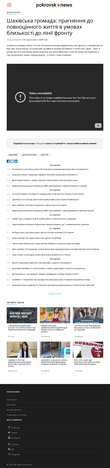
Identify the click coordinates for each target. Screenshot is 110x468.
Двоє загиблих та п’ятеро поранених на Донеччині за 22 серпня (39, 205)
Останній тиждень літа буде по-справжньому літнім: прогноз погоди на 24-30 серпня (48, 194)
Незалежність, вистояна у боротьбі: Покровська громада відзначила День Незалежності (50, 169)
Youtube (15, 444)
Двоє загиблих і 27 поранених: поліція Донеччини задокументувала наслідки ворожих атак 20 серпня (55, 249)
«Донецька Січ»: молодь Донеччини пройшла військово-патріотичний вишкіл (45, 200)
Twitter (14, 432)
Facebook (15, 427)
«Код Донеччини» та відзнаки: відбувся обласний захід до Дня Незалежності (45, 175)
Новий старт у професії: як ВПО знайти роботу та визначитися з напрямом (44, 219)
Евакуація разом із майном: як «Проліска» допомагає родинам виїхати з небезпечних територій (53, 285)
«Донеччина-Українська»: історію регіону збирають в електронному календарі (46, 244)
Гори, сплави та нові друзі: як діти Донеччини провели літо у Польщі (41, 255)
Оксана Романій (14, 40)
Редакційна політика (16, 414)
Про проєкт (12, 399)
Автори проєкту (14, 409)
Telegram (40, 143)
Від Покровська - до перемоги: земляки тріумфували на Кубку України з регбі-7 (45, 274)
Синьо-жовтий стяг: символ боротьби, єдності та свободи (36, 238)
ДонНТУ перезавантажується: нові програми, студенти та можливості (42, 263)
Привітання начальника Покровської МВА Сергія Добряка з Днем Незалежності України (49, 186)
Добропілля (13, 12)
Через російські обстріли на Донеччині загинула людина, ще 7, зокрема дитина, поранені (50, 224)
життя (44, 154)
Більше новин (55, 294)
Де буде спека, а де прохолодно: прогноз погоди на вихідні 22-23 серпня (43, 232)
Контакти (11, 404)
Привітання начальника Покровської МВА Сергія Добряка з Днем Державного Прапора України (53, 211)
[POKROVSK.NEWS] (54, 4)
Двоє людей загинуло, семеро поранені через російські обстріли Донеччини (45, 180)
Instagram (15, 437)
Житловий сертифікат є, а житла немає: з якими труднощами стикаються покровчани (48, 268)
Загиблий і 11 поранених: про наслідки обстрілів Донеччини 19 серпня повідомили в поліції (51, 280)
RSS (12, 449)
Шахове (13, 154)
